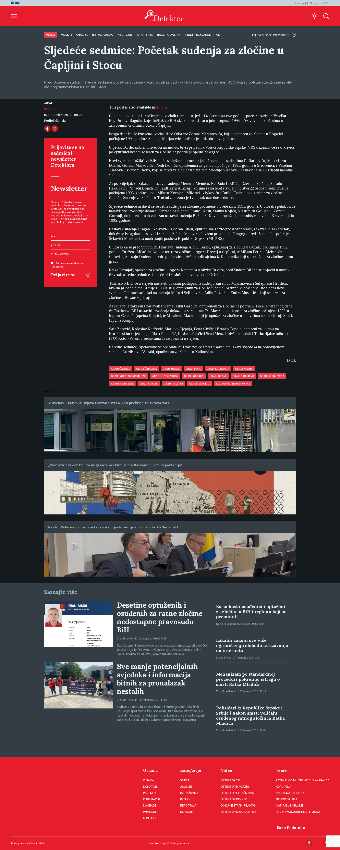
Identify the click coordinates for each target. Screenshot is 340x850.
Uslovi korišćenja (157, 843)
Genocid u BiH (286, 799)
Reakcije (186, 811)
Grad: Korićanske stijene (128, 376)
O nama (150, 770)
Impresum (150, 811)
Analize (82, 35)
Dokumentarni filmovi (238, 805)
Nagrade (149, 805)
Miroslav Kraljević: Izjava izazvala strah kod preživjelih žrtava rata (109, 403)
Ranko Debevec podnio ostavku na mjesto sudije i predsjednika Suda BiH (113, 527)
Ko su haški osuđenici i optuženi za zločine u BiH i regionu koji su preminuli (251, 611)
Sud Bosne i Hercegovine (233, 383)
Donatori (150, 786)
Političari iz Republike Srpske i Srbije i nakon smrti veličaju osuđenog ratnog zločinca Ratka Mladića (250, 715)
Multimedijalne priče (202, 35)
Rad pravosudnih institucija (298, 811)
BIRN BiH (51, 109)
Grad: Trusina (173, 383)
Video (50, 35)
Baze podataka (169, 35)
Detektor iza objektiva (238, 811)
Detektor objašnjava (237, 793)
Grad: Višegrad (199, 383)
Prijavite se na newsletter (271, 35)
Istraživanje (189, 793)
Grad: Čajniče (120, 368)
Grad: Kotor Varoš (165, 376)
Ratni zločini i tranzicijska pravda (302, 780)
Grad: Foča (193, 368)
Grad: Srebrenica (272, 376)
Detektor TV (230, 780)
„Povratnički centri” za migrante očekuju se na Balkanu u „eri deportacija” (115, 465)
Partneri (149, 793)
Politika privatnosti (178, 843)
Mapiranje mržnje (289, 805)
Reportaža (188, 805)
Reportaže (144, 35)
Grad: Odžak (218, 376)
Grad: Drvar (171, 368)
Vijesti (66, 35)
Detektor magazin (235, 786)
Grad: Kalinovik (218, 368)
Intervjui (124, 35)
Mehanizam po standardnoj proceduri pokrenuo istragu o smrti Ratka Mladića (248, 679)
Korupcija (283, 786)
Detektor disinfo (234, 799)
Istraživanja (102, 35)
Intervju (187, 799)
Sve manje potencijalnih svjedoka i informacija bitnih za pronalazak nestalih (157, 679)
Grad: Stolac (149, 383)
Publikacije (152, 799)
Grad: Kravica (194, 376)
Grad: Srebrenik (122, 383)
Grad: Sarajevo (243, 376)
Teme (281, 770)
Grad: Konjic (244, 368)
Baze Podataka (291, 827)
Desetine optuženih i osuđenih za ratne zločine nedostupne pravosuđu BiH (159, 617)
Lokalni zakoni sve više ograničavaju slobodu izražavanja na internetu (252, 645)
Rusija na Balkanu (290, 793)
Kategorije (190, 770)
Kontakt (149, 818)
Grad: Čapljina (146, 368)
